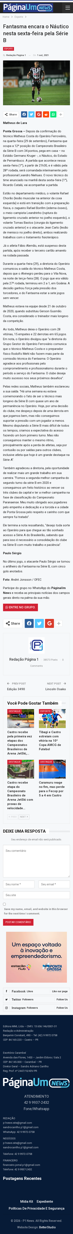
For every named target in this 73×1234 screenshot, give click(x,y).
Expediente (45, 1201)
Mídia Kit (26, 1201)
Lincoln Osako (55, 689)
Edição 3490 (16, 689)
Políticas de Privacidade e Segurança (36, 1208)
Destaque (14, 711)
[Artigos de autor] (36, 645)
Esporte (8, 49)
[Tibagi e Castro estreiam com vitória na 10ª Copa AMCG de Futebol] (52, 718)
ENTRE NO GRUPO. (21, 607)
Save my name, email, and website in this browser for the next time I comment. (36, 911)
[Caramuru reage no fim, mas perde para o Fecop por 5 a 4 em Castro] (52, 769)
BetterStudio (47, 1227)
